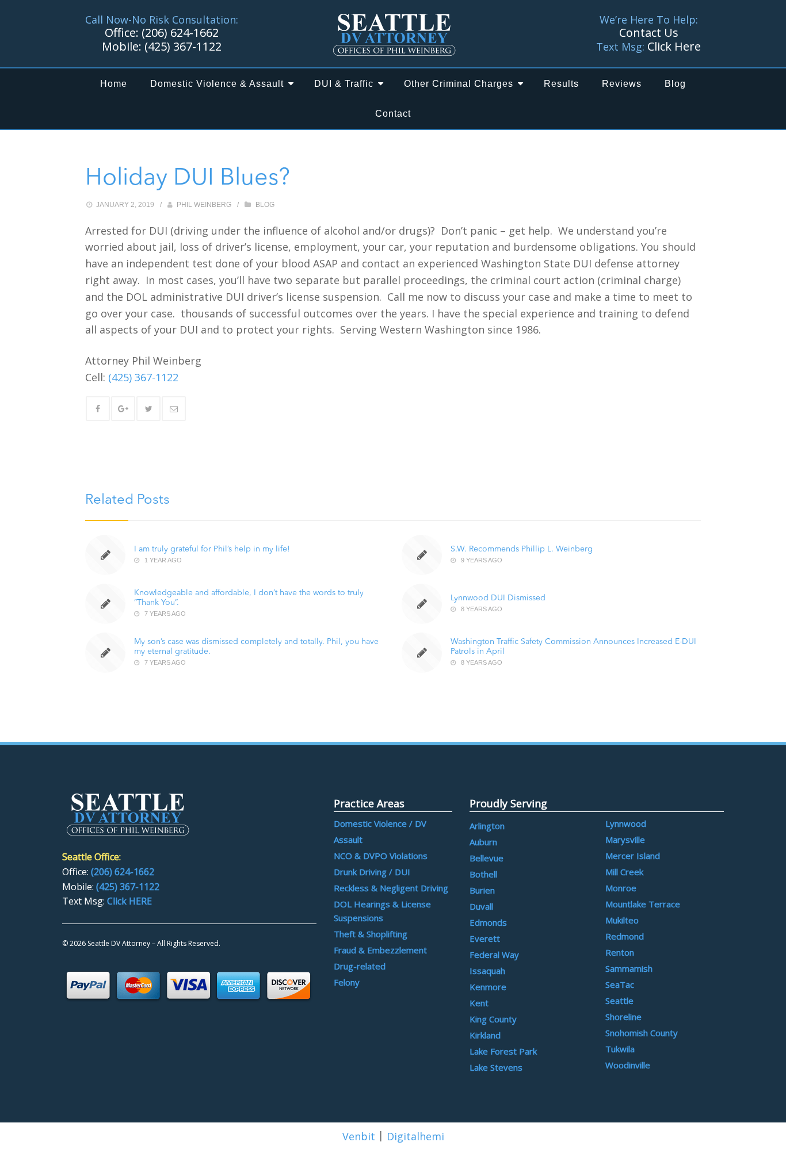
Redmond (624, 936)
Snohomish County (641, 1032)
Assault (348, 839)
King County (493, 1019)
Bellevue (486, 858)
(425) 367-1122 (183, 46)
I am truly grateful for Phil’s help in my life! (212, 549)
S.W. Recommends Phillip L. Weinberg (522, 549)
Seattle (619, 1000)
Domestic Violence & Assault (217, 84)
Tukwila (620, 1049)
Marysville (625, 839)
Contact (393, 113)
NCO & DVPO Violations (381, 855)
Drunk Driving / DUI (372, 871)
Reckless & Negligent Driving (391, 888)
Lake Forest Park (503, 1051)
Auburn (483, 842)
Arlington (487, 825)
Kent (479, 1003)
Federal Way (494, 954)
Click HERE (129, 901)
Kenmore (488, 986)
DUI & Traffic (343, 84)
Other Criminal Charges (458, 84)
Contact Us (648, 32)
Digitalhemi (415, 1136)
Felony (347, 982)
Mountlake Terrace (642, 904)
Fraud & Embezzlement (380, 950)
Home (113, 84)
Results (561, 84)
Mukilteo (622, 920)
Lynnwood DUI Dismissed (498, 598)
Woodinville (627, 1065)
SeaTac (619, 984)
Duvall (481, 906)
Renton (619, 952)
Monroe (620, 888)
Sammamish (629, 968)
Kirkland (485, 1035)
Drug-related (360, 966)
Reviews (622, 84)
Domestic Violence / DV (380, 823)
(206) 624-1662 (180, 32)
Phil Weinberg (204, 205)
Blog (675, 84)
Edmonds (488, 922)
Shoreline (623, 1016)
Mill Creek (624, 871)
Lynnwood (625, 823)
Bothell (483, 874)
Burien (482, 890)
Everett (485, 938)
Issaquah (487, 970)
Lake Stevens (496, 1067)
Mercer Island (632, 855)
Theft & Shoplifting (370, 934)
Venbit (358, 1136)
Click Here (674, 46)
